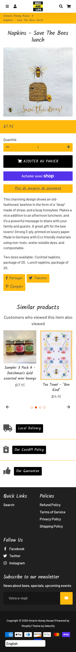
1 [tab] (32, 407)
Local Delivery (29, 428)
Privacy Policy (50, 519)
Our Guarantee (27, 471)
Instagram (17, 563)
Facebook (16, 549)
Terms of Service (52, 512)
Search (8, 505)
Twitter (14, 556)
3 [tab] (40, 407)
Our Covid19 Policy (29, 450)
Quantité (9, 139)
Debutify (50, 626)
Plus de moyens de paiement (38, 188)
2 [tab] (36, 407)
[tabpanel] (19, 359)
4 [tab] (44, 407)
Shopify (26, 626)
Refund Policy (50, 505)
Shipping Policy (51, 526)
